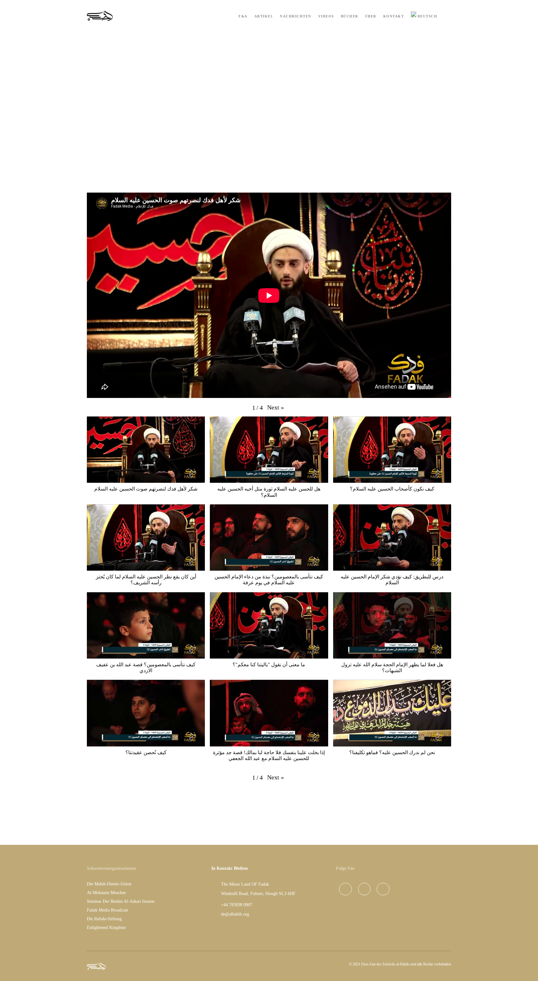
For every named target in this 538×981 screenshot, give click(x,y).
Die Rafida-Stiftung (104, 918)
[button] (275, 407)
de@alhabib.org (235, 914)
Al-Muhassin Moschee (106, 892)
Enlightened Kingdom (106, 927)
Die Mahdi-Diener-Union (109, 884)
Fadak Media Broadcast (107, 910)
